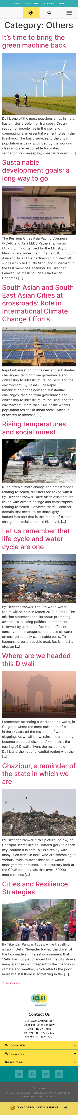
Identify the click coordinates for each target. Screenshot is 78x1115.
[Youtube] (46, 1074)
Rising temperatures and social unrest (34, 428)
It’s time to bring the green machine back (34, 41)
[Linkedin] (59, 1074)
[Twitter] (19, 1074)
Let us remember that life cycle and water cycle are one (36, 539)
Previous (11, 983)
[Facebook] (32, 1074)
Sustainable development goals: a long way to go (35, 170)
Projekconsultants (46, 1096)
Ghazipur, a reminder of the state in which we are (39, 774)
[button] (69, 12)
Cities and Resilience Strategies (35, 888)
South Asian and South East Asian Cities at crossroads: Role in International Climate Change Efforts (38, 303)
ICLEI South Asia (22, 1093)
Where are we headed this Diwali (36, 660)
